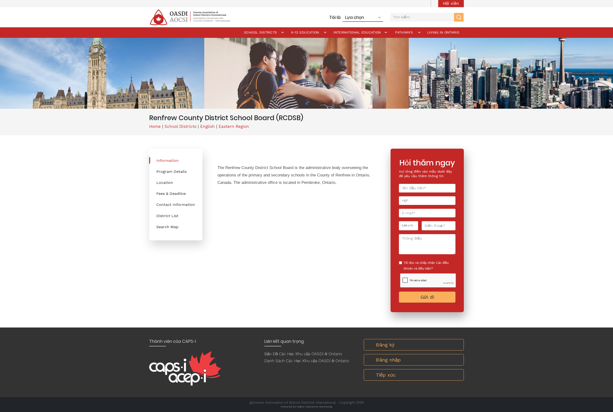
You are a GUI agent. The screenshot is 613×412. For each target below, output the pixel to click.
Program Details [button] (171, 171)
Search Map (167, 227)
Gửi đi (427, 297)
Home (155, 126)
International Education (357, 32)
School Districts (260, 32)
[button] (306, 104)
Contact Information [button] (175, 204)
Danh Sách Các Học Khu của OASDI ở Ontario (306, 360)
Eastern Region (234, 126)
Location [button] (164, 182)
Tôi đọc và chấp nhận (426, 265)
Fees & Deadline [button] (171, 193)
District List (167, 216)
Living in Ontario (443, 32)
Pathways (404, 32)
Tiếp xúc (386, 375)
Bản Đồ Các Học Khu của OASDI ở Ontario (303, 353)
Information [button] (167, 160)
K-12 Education (305, 32)
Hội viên (451, 3)
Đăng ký (385, 345)
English (207, 126)
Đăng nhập (388, 360)
